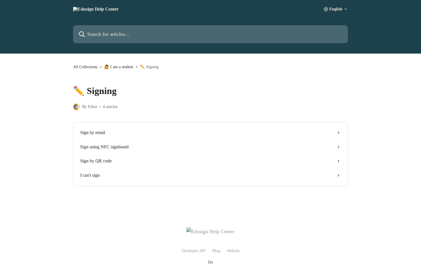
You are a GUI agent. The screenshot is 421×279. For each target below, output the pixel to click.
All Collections (85, 67)
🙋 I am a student (118, 67)
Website (233, 251)
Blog (216, 251)
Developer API (194, 251)
